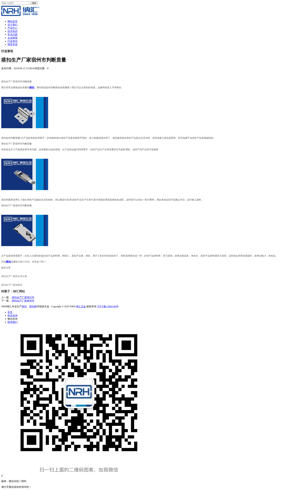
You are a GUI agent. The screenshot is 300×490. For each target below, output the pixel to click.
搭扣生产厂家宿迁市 (22, 297)
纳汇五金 (81, 306)
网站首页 (13, 21)
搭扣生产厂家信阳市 (11, 285)
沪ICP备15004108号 (108, 306)
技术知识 (13, 31)
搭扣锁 (33, 306)
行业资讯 (13, 41)
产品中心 (13, 28)
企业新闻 (13, 37)
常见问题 (13, 34)
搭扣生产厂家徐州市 (22, 300)
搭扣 (24, 306)
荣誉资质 (13, 44)
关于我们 (13, 24)
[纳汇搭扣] (20, 16)
